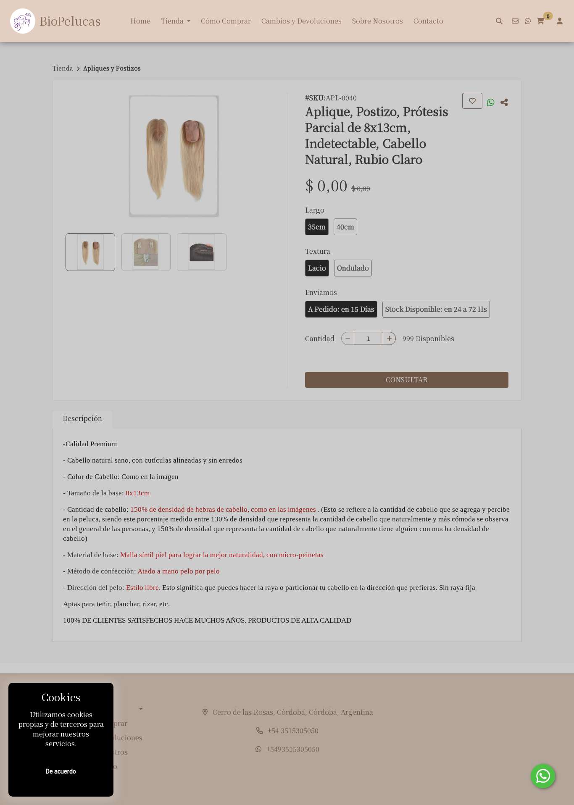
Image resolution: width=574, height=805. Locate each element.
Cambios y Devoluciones (301, 21)
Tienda (172, 21)
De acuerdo (61, 771)
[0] (540, 21)
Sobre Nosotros (377, 21)
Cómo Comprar (226, 21)
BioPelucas (70, 20)
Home (140, 21)
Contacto (428, 21)
